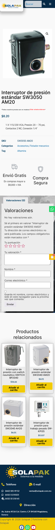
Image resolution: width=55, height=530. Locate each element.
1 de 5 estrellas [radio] (6, 246)
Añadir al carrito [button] (14, 388)
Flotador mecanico (39, 145)
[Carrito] (52, 257)
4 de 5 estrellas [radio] (19, 246)
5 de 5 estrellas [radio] (23, 246)
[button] (47, 33)
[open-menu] (50, 4)
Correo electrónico (15, 280)
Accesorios (23, 145)
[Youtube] (33, 527)
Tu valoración (12, 252)
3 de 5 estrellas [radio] (14, 246)
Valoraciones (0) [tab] (15, 200)
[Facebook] (21, 527)
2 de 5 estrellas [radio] (10, 246)
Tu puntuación (12, 242)
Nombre (9, 269)
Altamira (21, 150)
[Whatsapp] (52, 209)
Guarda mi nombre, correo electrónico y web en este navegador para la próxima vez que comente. (26, 296)
